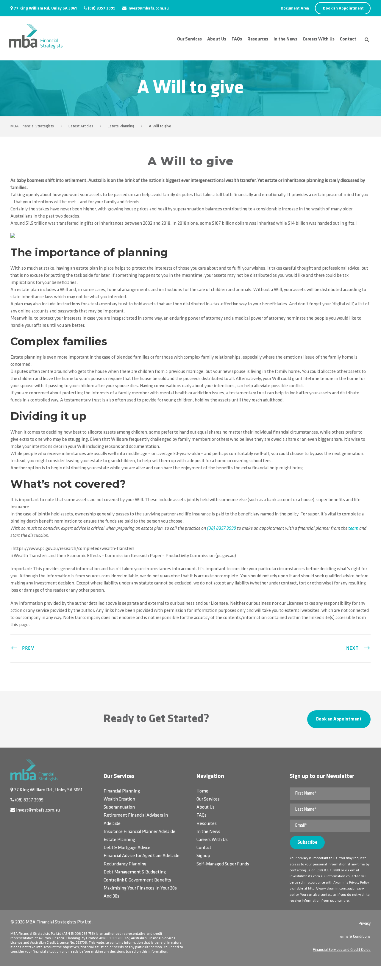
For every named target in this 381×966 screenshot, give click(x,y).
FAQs (237, 39)
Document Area (295, 8)
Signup (203, 856)
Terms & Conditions (354, 936)
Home (202, 791)
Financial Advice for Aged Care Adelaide (141, 856)
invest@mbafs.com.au (148, 8)
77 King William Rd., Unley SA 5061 (48, 790)
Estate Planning (119, 839)
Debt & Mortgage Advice (127, 847)
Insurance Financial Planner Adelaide (139, 831)
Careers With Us (319, 39)
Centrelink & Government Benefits (137, 880)
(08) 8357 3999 (101, 8)
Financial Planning (122, 791)
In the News (285, 39)
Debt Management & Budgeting (135, 872)
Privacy (365, 923)
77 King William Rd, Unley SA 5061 (45, 8)
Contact (348, 39)
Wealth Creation (119, 799)
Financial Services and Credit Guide (342, 950)
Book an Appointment (343, 8)
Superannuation (119, 807)
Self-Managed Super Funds (222, 864)
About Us (216, 39)
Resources (257, 39)
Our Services (189, 39)
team (353, 528)
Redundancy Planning (125, 864)
